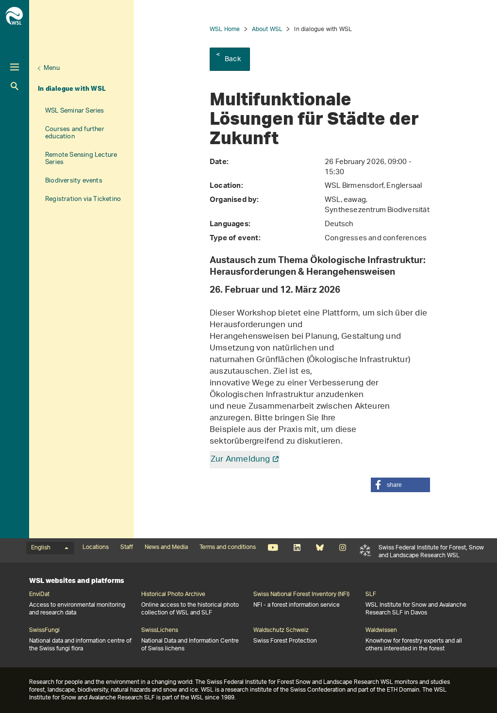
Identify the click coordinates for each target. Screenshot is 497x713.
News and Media (166, 547)
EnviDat (39, 594)
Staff (126, 547)
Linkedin (297, 547)
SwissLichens (159, 630)
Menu (52, 68)
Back (233, 59)
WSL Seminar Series (74, 111)
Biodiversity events (73, 181)
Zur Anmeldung (240, 459)
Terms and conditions (227, 547)
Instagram (342, 547)
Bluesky (319, 547)
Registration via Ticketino (83, 199)
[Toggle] (14, 67)
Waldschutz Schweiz (281, 630)
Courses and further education (74, 133)
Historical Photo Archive (173, 594)
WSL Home (225, 29)
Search (14, 86)
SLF (365, 550)
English (40, 548)
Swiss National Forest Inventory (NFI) (301, 594)
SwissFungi (44, 630)
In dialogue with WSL (72, 88)
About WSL (267, 29)
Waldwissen (381, 630)
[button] (400, 485)
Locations (96, 547)
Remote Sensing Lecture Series (81, 158)
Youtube (273, 547)
